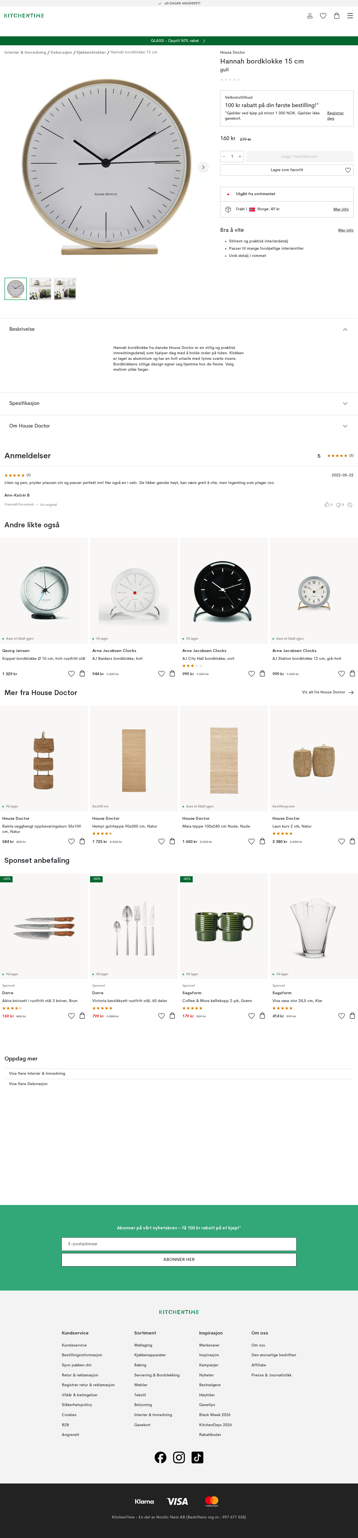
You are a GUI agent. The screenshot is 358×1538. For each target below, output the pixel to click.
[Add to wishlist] (71, 673)
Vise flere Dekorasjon (28, 1084)
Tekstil (140, 1395)
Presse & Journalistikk (271, 1375)
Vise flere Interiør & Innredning (37, 1074)
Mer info (341, 209)
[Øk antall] (240, 156)
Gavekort (142, 1425)
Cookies (69, 1415)
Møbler (140, 1385)
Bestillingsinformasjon (82, 1355)
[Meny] (350, 15)
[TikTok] (197, 1457)
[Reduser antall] (224, 156)
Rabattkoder (210, 1435)
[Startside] (24, 16)
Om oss (258, 1345)
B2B (65, 1425)
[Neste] (203, 167)
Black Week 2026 (214, 1415)
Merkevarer (209, 1345)
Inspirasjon (209, 1355)
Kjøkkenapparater (150, 1355)
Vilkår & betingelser (80, 1395)
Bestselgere (210, 1385)
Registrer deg (335, 116)
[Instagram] (179, 1457)
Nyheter (206, 1375)
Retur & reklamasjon (80, 1375)
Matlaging (143, 1345)
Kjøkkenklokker (91, 52)
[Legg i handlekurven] (82, 673)
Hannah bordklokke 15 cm (133, 52)
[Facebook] (160, 1457)
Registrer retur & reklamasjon (88, 1385)
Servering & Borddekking (157, 1375)
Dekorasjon (61, 52)
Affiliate (258, 1365)
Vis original (48, 505)
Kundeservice (74, 1345)
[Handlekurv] (336, 15)
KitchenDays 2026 (215, 1425)
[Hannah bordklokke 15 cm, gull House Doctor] (106, 166)
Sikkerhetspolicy (77, 1405)
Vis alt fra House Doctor (323, 692)
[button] (230, 79)
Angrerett (70, 1435)
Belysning (143, 1405)
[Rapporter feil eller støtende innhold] (350, 504)
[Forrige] (10, 167)
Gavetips (207, 1405)
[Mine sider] (310, 15)
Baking (140, 1365)
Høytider (207, 1395)
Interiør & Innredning (25, 52)
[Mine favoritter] (323, 15)
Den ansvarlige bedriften (273, 1355)
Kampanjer (208, 1365)
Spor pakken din (76, 1365)
